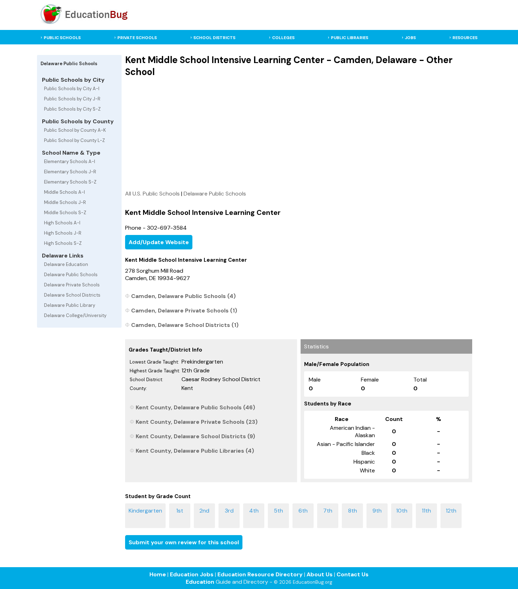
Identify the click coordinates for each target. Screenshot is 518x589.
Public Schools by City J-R (72, 99)
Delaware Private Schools (72, 285)
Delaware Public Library (69, 305)
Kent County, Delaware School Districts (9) (195, 436)
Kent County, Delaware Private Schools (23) (197, 422)
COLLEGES (283, 38)
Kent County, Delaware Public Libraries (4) (195, 450)
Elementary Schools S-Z (70, 182)
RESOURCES (464, 38)
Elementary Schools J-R (70, 172)
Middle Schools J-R (65, 202)
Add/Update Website (159, 242)
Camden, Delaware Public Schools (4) (183, 296)
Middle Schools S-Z (65, 213)
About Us (320, 574)
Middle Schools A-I (64, 192)
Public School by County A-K (75, 130)
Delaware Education (66, 264)
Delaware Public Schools (71, 275)
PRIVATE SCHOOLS (137, 38)
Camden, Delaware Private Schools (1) (184, 310)
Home (157, 574)
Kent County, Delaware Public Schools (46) (195, 407)
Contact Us (353, 574)
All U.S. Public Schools (152, 193)
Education (200, 581)
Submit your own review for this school (184, 542)
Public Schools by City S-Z (72, 109)
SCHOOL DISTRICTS (214, 38)
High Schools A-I (62, 223)
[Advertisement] (298, 133)
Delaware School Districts (72, 295)
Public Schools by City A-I (71, 89)
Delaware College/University (75, 315)
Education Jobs (192, 574)
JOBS (410, 38)
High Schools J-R (62, 233)
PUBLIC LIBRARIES (349, 38)
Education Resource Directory (260, 574)
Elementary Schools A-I (69, 162)
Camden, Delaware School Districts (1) (185, 325)
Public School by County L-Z (74, 140)
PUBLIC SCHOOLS (62, 38)
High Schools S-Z (63, 243)
